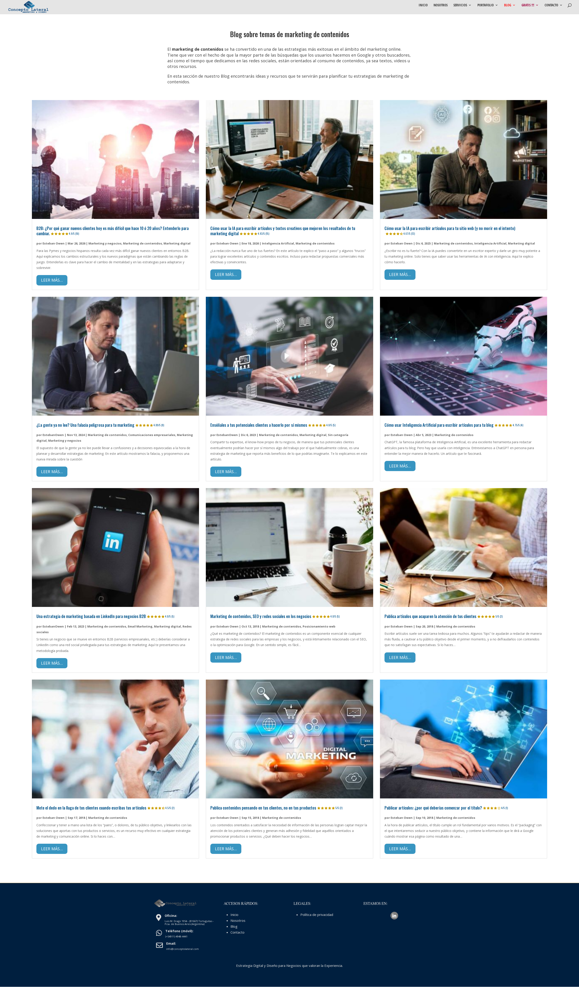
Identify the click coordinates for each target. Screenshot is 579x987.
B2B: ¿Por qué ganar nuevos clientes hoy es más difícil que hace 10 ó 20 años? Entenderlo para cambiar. (112, 230)
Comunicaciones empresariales (151, 435)
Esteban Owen (53, 243)
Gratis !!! (528, 5)
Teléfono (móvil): (179, 931)
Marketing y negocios (104, 243)
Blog (507, 5)
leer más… (52, 280)
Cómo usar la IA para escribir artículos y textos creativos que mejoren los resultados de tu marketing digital (282, 230)
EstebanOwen (53, 435)
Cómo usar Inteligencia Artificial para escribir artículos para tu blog (453, 425)
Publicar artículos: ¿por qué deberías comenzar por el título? (446, 808)
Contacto (551, 5)
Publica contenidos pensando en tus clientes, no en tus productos (276, 808)
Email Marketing (140, 626)
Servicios (460, 5)
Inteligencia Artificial (278, 243)
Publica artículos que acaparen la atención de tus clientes (443, 616)
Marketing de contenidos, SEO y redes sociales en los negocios (275, 616)
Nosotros (441, 5)
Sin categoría (338, 435)
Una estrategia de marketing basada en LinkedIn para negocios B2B (105, 616)
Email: (171, 943)
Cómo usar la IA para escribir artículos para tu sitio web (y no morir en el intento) (449, 230)
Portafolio (485, 5)
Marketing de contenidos (142, 243)
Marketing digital (177, 243)
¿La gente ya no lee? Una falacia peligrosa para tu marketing (100, 425)
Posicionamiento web (319, 626)
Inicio (423, 5)
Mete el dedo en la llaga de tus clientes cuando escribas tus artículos (105, 808)
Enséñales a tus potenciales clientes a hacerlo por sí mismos (273, 425)
